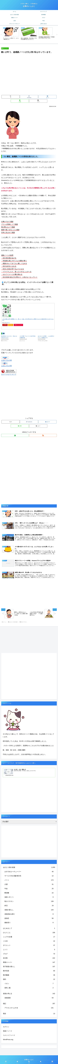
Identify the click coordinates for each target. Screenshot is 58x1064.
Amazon (10, 324)
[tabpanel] (11, 34)
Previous (1, 34)
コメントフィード (9, 1035)
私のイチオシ (5, 48)
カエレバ (8, 322)
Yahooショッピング (18, 324)
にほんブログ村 (6, 360)
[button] (38, 101)
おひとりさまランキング (8, 374)
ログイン (6, 1027)
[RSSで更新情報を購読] (43, 435)
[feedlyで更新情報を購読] (15, 435)
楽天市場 (5, 324)
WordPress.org (8, 1039)
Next (57, 34)
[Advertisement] (29, 58)
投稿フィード (7, 1031)
